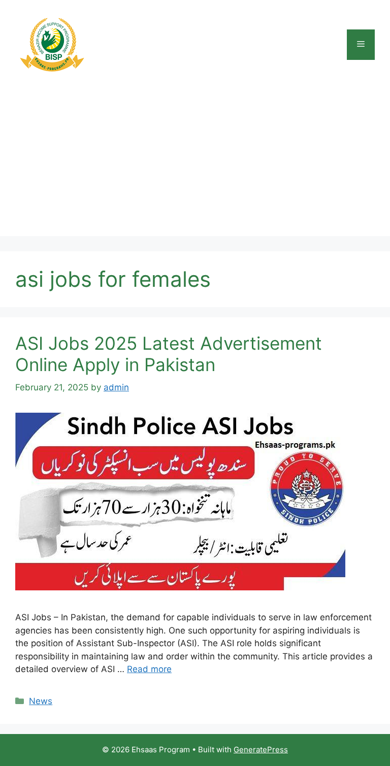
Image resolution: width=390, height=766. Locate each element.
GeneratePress (261, 749)
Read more (149, 669)
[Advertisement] (195, 165)
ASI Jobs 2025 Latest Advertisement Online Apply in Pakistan (168, 353)
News (40, 701)
